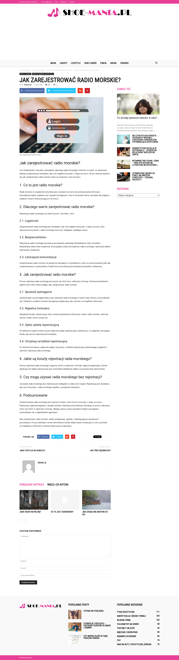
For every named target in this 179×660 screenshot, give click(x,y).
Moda (53, 63)
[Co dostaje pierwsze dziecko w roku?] (138, 104)
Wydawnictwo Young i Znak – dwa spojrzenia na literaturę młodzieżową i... (145, 163)
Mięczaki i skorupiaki (127, 632)
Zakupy (63, 63)
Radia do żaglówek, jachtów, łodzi (43, 74)
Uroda (113, 63)
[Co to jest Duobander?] (65, 500)
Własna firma (124, 620)
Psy (119, 640)
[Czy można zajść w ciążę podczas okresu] (74, 639)
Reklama (63, 2)
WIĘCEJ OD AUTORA (57, 484)
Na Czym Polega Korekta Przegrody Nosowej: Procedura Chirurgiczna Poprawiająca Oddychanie (145, 138)
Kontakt (71, 2)
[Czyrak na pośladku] (74, 614)
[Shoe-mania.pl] (89, 12)
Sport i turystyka (25, 74)
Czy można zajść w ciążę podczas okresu (95, 637)
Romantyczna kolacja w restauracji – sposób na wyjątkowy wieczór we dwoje (144, 151)
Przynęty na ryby (126, 628)
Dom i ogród (90, 63)
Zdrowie (124, 63)
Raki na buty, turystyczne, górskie (134, 644)
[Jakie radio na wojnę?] (34, 500)
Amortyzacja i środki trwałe (131, 616)
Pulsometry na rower (128, 624)
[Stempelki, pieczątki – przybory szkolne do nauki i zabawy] (74, 627)
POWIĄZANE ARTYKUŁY (32, 484)
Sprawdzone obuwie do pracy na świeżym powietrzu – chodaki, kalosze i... (143, 176)
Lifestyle (76, 63)
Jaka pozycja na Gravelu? (32, 450)
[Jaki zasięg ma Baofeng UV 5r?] (96, 500)
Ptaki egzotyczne (125, 612)
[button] (156, 63)
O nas (56, 2)
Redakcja (28, 85)
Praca (103, 63)
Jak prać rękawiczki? (100, 450)
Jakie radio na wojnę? (30, 512)
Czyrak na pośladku (93, 611)
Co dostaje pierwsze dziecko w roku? (137, 117)
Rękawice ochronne (126, 636)
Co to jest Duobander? (62, 512)
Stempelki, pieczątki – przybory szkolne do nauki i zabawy (97, 625)
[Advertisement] (89, 40)
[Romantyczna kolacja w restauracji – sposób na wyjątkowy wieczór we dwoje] (123, 151)
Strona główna (46, 2)
